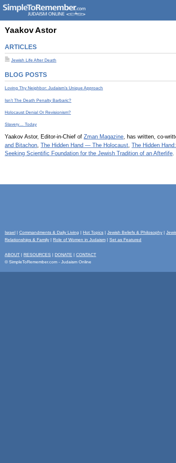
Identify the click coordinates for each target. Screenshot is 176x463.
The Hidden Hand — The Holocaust (84, 145)
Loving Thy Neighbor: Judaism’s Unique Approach (54, 88)
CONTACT (86, 254)
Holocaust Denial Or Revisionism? (38, 112)
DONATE (63, 254)
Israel (10, 232)
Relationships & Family (27, 239)
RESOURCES (37, 254)
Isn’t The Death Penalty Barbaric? (38, 100)
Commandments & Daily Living (49, 232)
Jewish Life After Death (33, 60)
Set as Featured (125, 239)
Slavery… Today (21, 124)
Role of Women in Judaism (79, 239)
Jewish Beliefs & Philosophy (134, 232)
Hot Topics (93, 232)
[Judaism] (44, 14)
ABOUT (12, 254)
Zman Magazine (103, 136)
